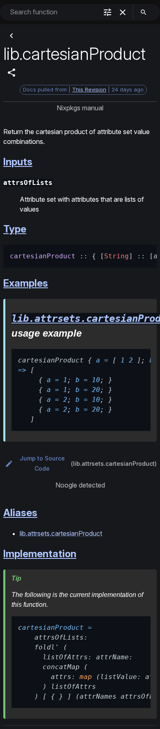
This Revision (89, 89)
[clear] (123, 12)
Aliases (20, 513)
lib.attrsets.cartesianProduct (61, 533)
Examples (25, 283)
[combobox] (53, 12)
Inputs (17, 162)
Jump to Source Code (42, 463)
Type (14, 229)
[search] (144, 12)
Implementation (39, 554)
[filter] (107, 12)
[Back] (11, 35)
